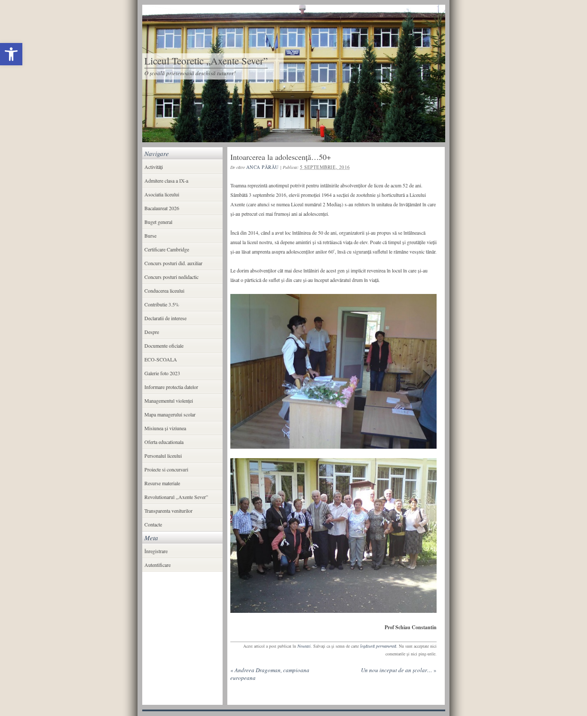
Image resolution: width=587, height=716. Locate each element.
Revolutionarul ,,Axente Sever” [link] (176, 496)
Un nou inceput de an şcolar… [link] (399, 670)
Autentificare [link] (157, 564)
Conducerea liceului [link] (164, 290)
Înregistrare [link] (156, 551)
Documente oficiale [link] (163, 345)
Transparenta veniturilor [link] (168, 510)
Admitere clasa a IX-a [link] (166, 180)
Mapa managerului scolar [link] (170, 414)
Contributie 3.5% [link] (161, 304)
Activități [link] (153, 166)
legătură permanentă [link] (378, 646)
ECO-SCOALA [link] (160, 359)
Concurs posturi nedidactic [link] (171, 276)
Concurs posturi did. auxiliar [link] (173, 263)
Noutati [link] (304, 646)
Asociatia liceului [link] (161, 194)
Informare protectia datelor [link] (171, 386)
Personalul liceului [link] (163, 455)
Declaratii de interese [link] (165, 318)
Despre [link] (151, 331)
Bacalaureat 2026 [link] (161, 208)
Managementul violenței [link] (168, 400)
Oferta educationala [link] (163, 441)
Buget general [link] (158, 221)
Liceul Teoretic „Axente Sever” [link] (206, 60)
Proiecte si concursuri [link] (166, 469)
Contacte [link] (153, 524)
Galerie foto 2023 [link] (162, 373)
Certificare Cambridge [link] (166, 249)
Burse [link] (150, 235)
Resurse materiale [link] (162, 483)
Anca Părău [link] (262, 167)
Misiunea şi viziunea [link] (165, 428)
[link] (11, 54)
